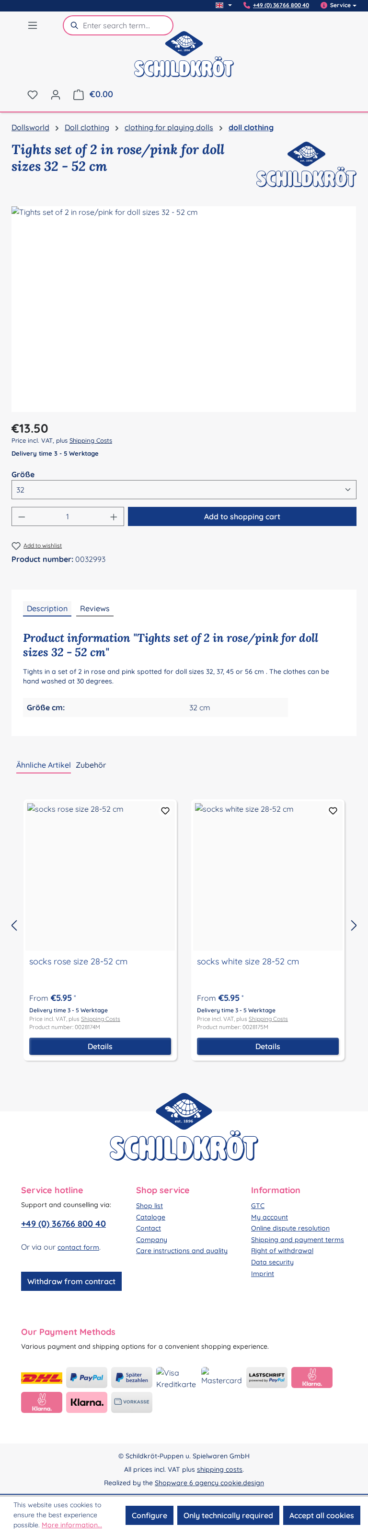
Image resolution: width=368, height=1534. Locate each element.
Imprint (262, 1273)
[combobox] (128, 25)
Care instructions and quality (182, 1250)
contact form (78, 1247)
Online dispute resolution (290, 1228)
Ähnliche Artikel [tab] (43, 765)
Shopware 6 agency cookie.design (209, 1482)
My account (269, 1217)
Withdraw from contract (71, 1281)
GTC (257, 1205)
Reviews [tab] (95, 608)
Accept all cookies (321, 1515)
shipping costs (219, 1469)
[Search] (73, 25)
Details (100, 1046)
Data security (272, 1262)
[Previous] (14, 925)
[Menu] (32, 24)
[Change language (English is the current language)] (224, 5)
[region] (184, 309)
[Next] (354, 925)
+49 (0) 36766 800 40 (281, 5)
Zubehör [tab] (91, 765)
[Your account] (55, 94)
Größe (23, 474)
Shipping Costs (90, 440)
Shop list (149, 1205)
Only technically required (228, 1515)
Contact (148, 1228)
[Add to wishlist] (165, 810)
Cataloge (150, 1217)
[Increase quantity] (114, 516)
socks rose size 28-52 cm (78, 961)
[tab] (47, 608)
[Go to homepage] (184, 60)
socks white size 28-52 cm (248, 961)
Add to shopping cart (242, 516)
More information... (72, 1525)
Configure (149, 1515)
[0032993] (184, 309)
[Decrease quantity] (22, 516)
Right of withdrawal (282, 1250)
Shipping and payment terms (297, 1239)
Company (151, 1239)
